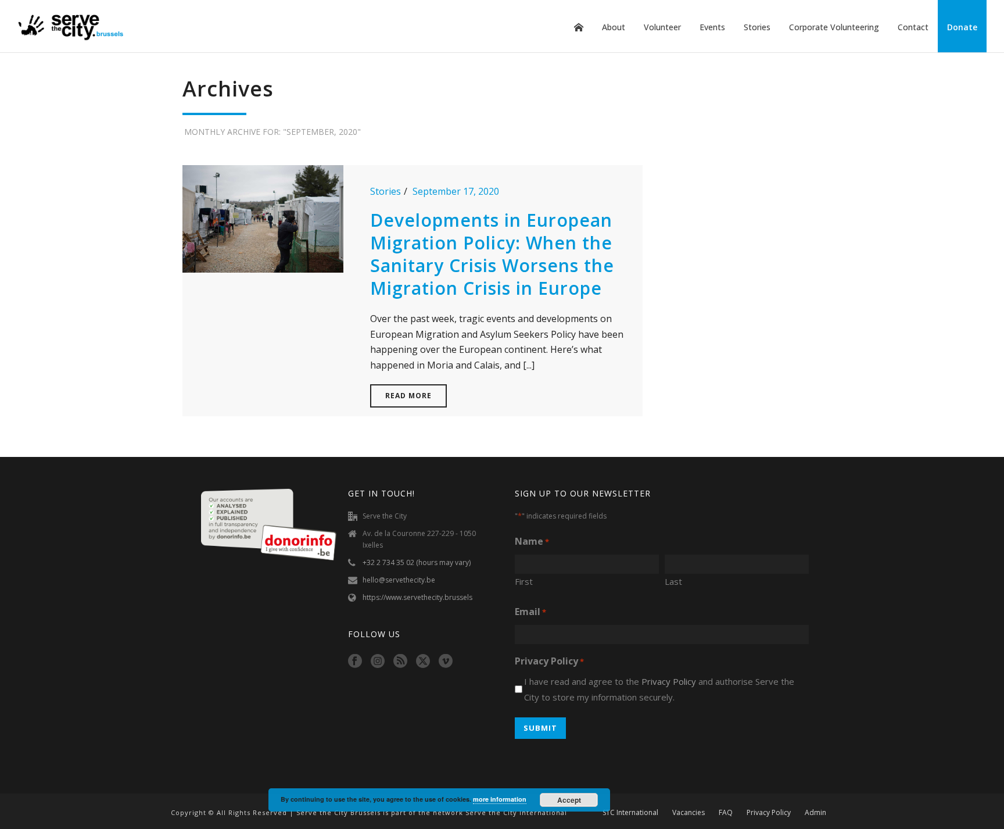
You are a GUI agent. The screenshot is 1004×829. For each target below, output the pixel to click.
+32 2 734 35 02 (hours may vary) (417, 562)
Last (673, 581)
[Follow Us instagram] (378, 661)
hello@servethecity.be (399, 580)
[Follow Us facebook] (355, 661)
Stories (757, 27)
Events (712, 27)
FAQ (726, 812)
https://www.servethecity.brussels (417, 597)
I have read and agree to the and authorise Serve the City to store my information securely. (659, 689)
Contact (913, 27)
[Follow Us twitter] (423, 661)
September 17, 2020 (456, 191)
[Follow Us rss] (400, 661)
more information (499, 799)
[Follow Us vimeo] (446, 661)
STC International (630, 812)
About (613, 27)
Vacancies (688, 812)
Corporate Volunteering (834, 27)
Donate (962, 27)
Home (579, 27)
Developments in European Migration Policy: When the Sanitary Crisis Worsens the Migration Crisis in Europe (492, 254)
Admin (815, 812)
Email (530, 611)
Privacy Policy (668, 681)
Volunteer (662, 27)
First (524, 581)
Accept (569, 800)
